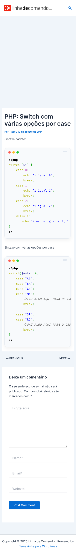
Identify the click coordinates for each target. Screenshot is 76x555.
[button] (70, 8)
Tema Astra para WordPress (38, 546)
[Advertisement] (38, 56)
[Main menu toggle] (60, 8)
